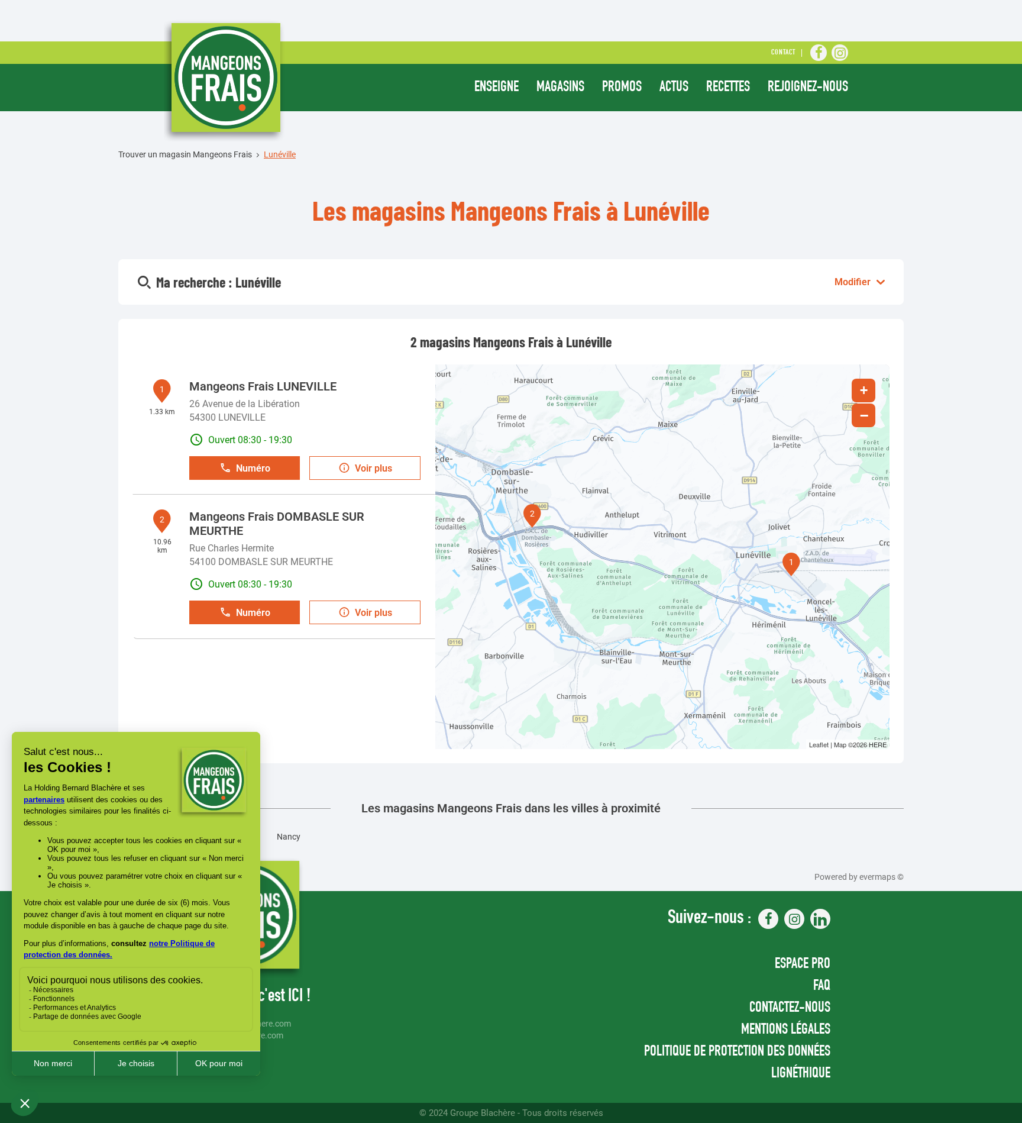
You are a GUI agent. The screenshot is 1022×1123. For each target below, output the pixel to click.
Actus (673, 87)
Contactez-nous (789, 1008)
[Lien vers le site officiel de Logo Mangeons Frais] (224, 80)
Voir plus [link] (373, 468)
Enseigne (496, 87)
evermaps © (881, 877)
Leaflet (819, 744)
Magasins (560, 87)
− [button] (864, 415)
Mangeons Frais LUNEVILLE (263, 386)
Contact (783, 53)
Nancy (288, 836)
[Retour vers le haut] (977, 1054)
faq (821, 986)
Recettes (728, 87)
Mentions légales (785, 1030)
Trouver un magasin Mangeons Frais (185, 154)
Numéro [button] (253, 468)
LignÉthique (800, 1074)
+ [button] (864, 390)
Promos (622, 87)
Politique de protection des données (737, 1052)
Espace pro (802, 964)
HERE (878, 744)
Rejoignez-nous (808, 87)
